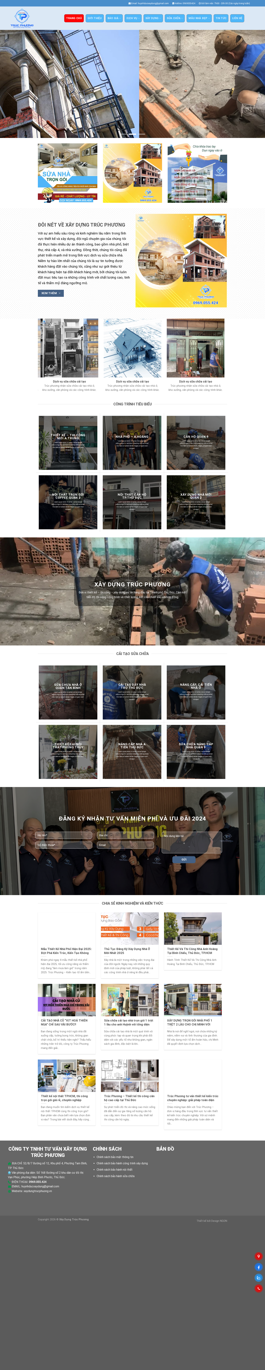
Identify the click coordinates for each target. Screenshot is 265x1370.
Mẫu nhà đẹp (198, 18)
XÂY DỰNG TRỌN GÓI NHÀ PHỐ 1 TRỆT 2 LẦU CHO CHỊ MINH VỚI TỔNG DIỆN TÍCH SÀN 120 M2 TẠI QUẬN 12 (190, 1026)
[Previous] (10, 84)
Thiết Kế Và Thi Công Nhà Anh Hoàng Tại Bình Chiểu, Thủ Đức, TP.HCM (192, 951)
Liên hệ (237, 18)
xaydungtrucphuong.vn (38, 1191)
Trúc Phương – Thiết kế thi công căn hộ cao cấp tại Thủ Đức (129, 1098)
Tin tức (221, 18)
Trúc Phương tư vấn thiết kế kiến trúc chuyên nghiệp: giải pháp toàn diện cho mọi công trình (192, 1100)
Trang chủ (74, 18)
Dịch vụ (132, 18)
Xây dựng (151, 18)
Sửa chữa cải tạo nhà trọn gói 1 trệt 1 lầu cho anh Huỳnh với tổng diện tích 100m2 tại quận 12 (128, 1024)
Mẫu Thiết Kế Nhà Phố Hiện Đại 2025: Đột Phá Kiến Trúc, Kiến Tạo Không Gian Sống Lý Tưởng (66, 953)
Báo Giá (113, 18)
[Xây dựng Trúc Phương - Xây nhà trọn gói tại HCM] (22, 18)
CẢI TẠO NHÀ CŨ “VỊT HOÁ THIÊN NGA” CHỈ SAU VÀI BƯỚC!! (64, 1022)
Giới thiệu (95, 18)
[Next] (255, 84)
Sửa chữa (173, 18)
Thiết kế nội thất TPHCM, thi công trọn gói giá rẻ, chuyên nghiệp (64, 1098)
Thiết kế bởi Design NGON (211, 1221)
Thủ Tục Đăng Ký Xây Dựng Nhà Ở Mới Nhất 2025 (127, 951)
